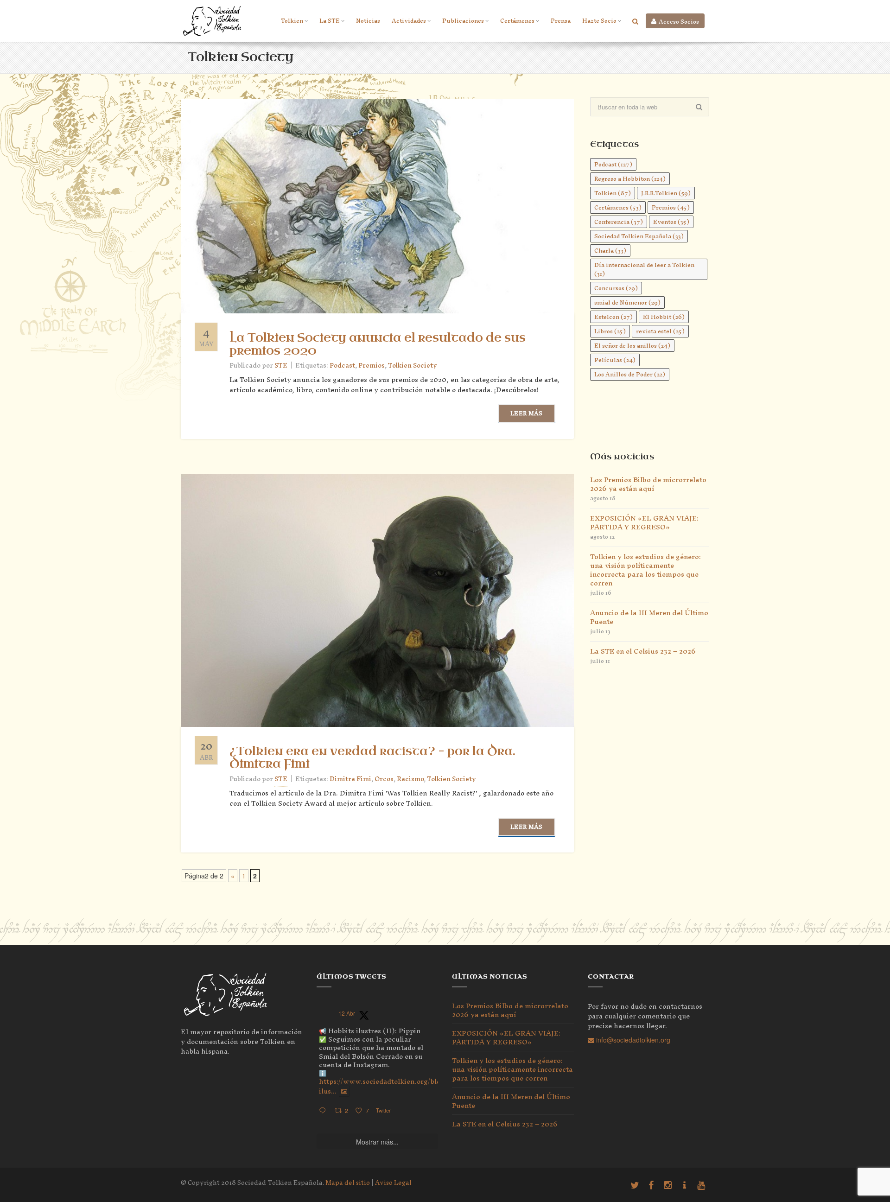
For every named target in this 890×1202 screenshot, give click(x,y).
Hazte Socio (599, 20)
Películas (615, 360)
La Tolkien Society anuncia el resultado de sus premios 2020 (377, 344)
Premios (371, 365)
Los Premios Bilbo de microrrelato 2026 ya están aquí (648, 484)
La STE (329, 20)
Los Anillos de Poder (629, 374)
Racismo (410, 779)
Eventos (671, 222)
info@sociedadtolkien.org (632, 1039)
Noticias (368, 20)
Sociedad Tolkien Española (639, 236)
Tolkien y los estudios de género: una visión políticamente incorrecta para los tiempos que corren (645, 570)
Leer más (526, 413)
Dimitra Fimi (350, 779)
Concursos (616, 288)
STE (280, 365)
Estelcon (613, 317)
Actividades (409, 20)
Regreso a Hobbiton (630, 178)
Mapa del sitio (347, 1183)
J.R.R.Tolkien (666, 193)
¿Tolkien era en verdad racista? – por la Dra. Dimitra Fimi (372, 757)
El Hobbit (664, 317)
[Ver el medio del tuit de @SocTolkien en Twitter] (344, 1091)
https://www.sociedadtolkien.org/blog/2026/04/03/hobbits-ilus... (417, 1086)
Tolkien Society (412, 365)
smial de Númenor (627, 302)
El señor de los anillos (632, 345)
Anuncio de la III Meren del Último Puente (649, 617)
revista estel (660, 331)
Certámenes (517, 20)
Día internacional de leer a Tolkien (644, 269)
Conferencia (618, 222)
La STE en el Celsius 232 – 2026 (643, 651)
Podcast (342, 365)
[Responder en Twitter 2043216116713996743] (324, 1111)
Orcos (384, 779)
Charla (610, 250)
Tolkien (292, 20)
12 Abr (346, 1013)
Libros (610, 331)
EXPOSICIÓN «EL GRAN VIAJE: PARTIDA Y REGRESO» (644, 522)
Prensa (561, 20)
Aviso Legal (393, 1183)
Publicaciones (463, 20)
